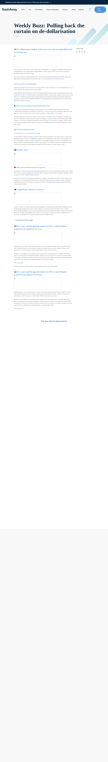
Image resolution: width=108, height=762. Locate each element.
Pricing (74, 9)
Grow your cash (18, 262)
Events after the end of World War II (24, 93)
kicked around (52, 77)
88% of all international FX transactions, (37, 98)
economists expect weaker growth (55, 182)
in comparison (33, 138)
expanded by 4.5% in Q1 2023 (34, 173)
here (56, 266)
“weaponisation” (50, 113)
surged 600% (38, 71)
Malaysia (48, 122)
